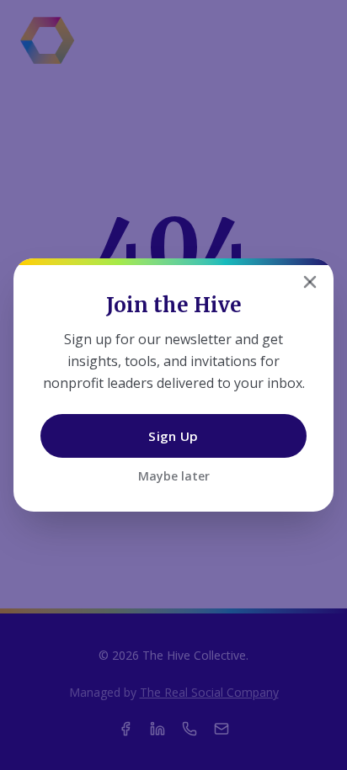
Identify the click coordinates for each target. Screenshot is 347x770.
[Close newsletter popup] (310, 282)
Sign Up (173, 435)
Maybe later (174, 476)
